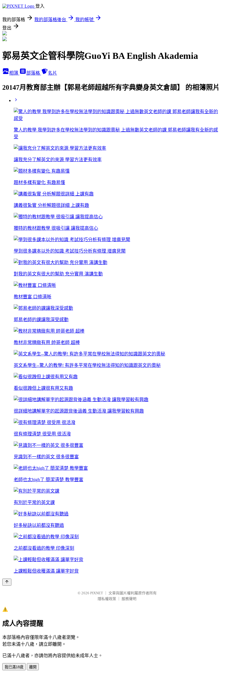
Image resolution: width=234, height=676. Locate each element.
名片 (52, 73)
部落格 (33, 73)
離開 (33, 667)
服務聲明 (129, 599)
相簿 (14, 73)
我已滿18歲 (14, 667)
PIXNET (96, 593)
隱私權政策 (107, 599)
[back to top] (6, 582)
